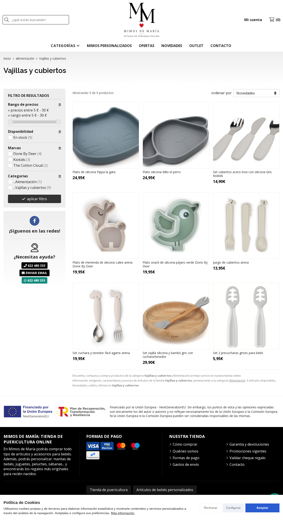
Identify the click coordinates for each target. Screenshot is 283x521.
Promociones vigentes (247, 451)
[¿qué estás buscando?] (36, 19)
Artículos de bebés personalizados (164, 489)
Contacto (237, 464)
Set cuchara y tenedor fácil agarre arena (101, 353)
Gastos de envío (186, 464)
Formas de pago (186, 457)
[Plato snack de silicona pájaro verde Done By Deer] (176, 225)
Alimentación (237, 380)
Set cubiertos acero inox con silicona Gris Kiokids (242, 174)
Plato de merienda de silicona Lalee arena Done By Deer (102, 264)
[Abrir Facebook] (34, 220)
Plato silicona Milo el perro (162, 172)
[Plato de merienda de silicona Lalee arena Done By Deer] (106, 225)
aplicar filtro (37, 198)
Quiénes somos (185, 451)
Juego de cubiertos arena (231, 262)
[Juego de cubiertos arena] (246, 225)
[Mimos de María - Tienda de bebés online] (141, 20)
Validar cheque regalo (247, 457)
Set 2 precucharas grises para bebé (238, 353)
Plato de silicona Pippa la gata (94, 172)
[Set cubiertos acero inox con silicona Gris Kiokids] (246, 135)
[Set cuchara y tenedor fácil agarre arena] (106, 316)
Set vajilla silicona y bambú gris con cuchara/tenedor (168, 355)
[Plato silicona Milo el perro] (176, 135)
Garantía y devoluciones (249, 444)
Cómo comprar (185, 444)
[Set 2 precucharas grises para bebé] (246, 316)
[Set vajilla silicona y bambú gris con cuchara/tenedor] (176, 316)
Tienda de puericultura (109, 489)
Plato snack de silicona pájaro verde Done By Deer (175, 264)
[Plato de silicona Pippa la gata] (106, 135)
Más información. (123, 513)
